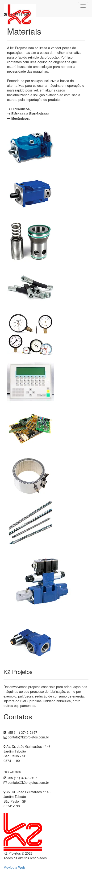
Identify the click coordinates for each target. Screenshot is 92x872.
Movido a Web (14, 867)
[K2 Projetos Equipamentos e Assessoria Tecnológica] (19, 6)
